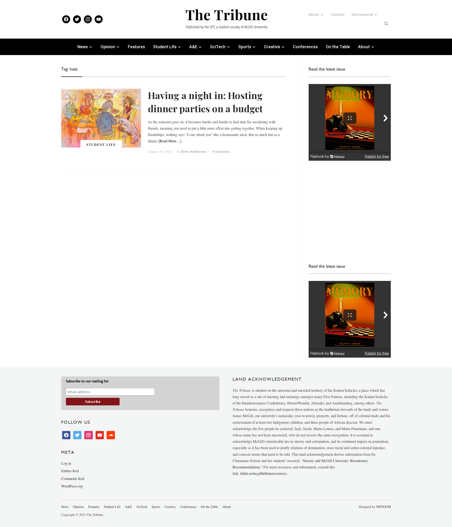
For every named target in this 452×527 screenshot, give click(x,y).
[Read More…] (169, 140)
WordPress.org (72, 485)
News (82, 46)
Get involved (362, 14)
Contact (338, 14)
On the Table (338, 46)
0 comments (221, 151)
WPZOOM (383, 506)
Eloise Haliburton (193, 151)
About (313, 14)
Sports (244, 46)
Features (136, 46)
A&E (193, 46)
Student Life (165, 46)
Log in (66, 463)
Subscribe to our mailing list (87, 381)
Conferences (305, 46)
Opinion (108, 46)
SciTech (218, 46)
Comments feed (72, 478)
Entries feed (70, 470)
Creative (272, 46)
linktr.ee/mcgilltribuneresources (263, 473)
